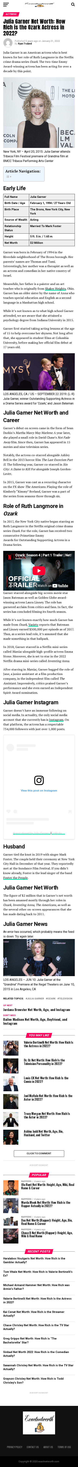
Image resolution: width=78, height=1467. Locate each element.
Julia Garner (35, 999)
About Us (48, 1447)
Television (65, 999)
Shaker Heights (55, 288)
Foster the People (15, 878)
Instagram (56, 720)
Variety (33, 624)
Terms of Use (64, 1447)
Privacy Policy (14, 1447)
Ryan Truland (25, 43)
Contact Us (33, 1447)
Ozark (51, 999)
